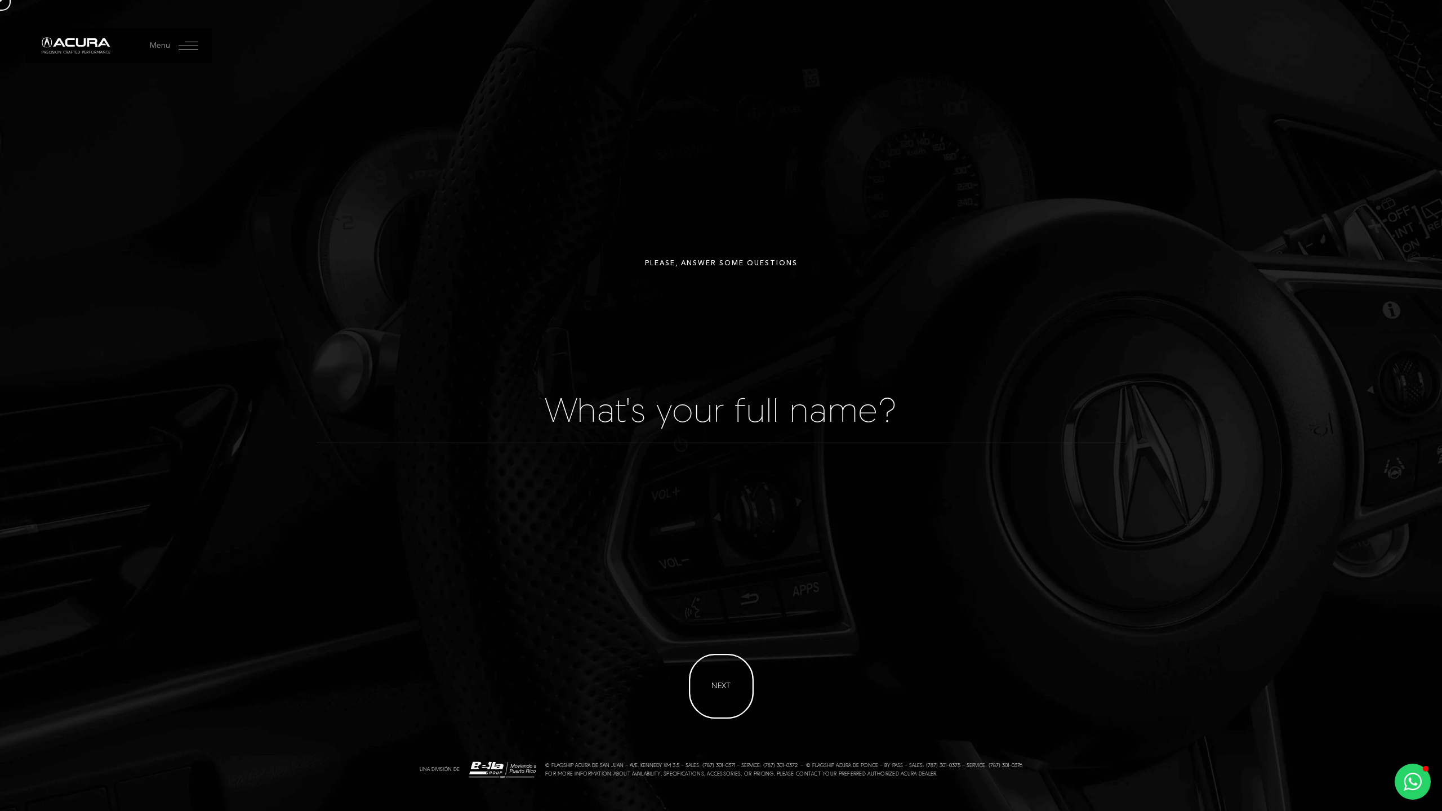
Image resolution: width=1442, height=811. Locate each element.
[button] (1413, 782)
